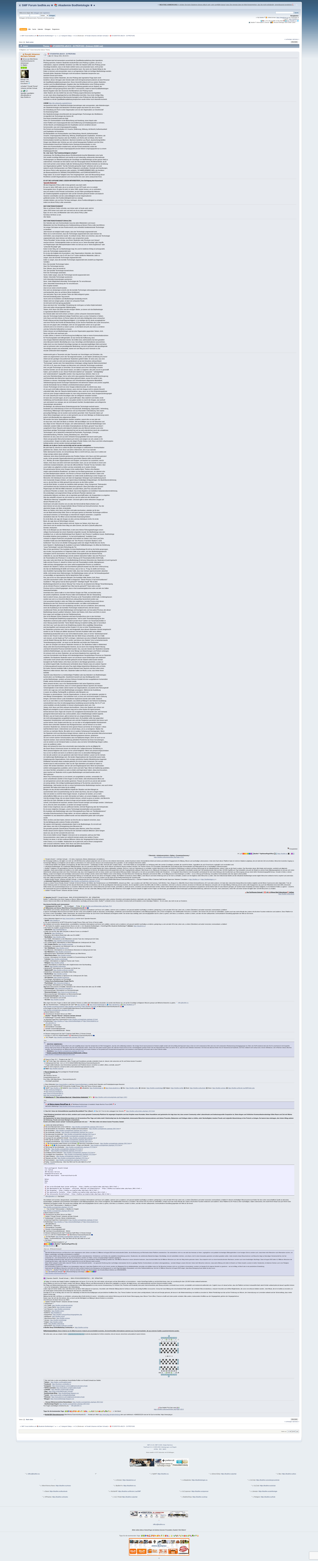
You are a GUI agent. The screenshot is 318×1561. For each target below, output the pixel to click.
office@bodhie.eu (183, 1003)
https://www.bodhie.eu (69, 918)
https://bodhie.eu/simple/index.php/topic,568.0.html (76, 1141)
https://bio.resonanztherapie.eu (52, 1095)
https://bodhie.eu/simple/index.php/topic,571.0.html (81, 1147)
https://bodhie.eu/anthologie (59, 959)
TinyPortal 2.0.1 (148, 1447)
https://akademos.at (282, 17)
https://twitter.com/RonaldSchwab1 (61, 1382)
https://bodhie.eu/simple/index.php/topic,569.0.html (115, 1143)
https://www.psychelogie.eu (62, 983)
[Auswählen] (51, 1163)
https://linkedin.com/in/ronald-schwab (62, 1389)
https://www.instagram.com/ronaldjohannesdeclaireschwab (69, 1386)
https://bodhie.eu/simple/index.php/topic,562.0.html (77, 1132)
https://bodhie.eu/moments (63, 951)
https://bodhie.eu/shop (60, 974)
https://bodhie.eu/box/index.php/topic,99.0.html (73, 1106)
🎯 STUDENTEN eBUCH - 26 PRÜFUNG (61, 54)
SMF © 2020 (158, 1445)
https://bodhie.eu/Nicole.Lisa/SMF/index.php (241, 1088)
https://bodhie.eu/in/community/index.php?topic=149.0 (111, 1097)
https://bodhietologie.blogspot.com (68, 1393)
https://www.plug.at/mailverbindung (109, 1414)
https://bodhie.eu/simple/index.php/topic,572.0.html (66, 1149)
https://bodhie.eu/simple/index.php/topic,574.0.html (79, 1152)
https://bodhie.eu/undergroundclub (64, 940)
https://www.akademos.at (90, 1021)
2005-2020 (157, 1447)
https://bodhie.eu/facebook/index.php (56, 1273)
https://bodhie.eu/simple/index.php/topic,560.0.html (104, 1128)
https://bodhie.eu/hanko (60, 1497)
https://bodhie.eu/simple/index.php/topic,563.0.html (79, 1134)
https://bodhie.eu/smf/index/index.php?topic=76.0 (97, 906)
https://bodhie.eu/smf (62, 948)
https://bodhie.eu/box (59, 937)
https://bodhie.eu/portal (56, 1068)
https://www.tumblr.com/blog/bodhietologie (62, 1395)
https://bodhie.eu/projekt (66, 944)
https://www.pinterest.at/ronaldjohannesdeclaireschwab (67, 1397)
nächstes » (295, 39)
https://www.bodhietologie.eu (97, 1004)
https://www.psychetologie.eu (63, 988)
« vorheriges (288, 39)
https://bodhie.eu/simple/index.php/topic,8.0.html (85, 881)
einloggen (36, 13)
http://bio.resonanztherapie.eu (68, 996)
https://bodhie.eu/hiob (57, 963)
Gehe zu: (284, 1431)
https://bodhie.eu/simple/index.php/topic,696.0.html (58, 1211)
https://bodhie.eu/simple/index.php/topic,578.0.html (73, 1158)
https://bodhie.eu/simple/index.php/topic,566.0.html (76, 1139)
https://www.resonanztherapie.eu (67, 992)
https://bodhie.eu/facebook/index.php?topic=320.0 (169, 1409)
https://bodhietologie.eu (208, 879)
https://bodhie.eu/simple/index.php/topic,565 (82, 1138)
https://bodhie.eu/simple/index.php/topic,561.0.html (71, 1130)
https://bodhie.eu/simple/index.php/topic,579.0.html (71, 1160)
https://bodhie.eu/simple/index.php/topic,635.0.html (60, 1054)
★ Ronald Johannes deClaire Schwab (96, 35)
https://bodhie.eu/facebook (286, 894)
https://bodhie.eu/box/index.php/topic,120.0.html (140, 1111)
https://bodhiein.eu (57, 933)
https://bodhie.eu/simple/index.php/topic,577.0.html (71, 1156)
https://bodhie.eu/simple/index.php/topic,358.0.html (88, 1402)
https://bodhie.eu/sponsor (61, 977)
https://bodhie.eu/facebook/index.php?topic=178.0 (169, 857)
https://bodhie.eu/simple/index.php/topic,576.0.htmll (80, 1154)
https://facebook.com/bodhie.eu (61, 1384)
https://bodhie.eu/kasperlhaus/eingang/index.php (67, 1314)
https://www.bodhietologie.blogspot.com (62, 1399)
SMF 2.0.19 (150, 1445)
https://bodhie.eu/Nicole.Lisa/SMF (64, 970)
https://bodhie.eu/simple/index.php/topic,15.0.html (58, 1207)
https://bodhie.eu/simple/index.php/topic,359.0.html (58, 1010)
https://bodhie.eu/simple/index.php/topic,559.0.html (87, 1127)
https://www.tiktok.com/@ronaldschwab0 (68, 1388)
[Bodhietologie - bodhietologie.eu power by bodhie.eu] (24, 91)
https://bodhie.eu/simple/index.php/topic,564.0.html (76, 1136)
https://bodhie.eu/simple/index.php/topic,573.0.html (66, 1150)
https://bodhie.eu (294, 19)
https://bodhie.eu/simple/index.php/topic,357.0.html (69, 1051)
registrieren (46, 13)
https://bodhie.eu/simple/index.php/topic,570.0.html (106, 1145)
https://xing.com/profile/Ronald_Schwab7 (61, 1391)
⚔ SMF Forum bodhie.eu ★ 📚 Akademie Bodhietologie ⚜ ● (57, 5)
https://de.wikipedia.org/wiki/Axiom (60, 103)
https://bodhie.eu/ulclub (57, 999)
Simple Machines (168, 1445)
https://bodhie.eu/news (64, 955)
